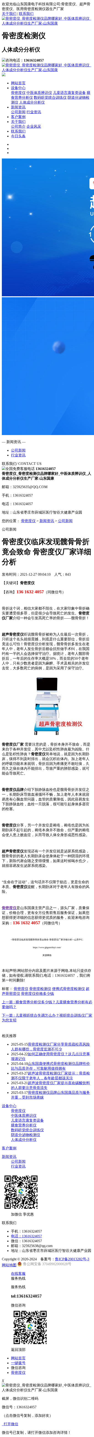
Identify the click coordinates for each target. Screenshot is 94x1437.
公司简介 (18, 126)
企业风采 (33, 126)
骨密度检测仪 (40, 989)
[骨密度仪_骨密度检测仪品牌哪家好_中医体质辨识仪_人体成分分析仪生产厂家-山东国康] (47, 23)
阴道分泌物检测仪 (25, 1135)
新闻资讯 (18, 107)
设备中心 (18, 88)
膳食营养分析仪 (24, 1125)
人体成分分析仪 (32, 102)
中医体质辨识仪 (39, 93)
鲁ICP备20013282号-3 (72, 1259)
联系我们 (26, 14)
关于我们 (9, 14)
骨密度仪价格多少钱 (37, 994)
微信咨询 (18, 1368)
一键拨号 (18, 1363)
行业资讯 (33, 112)
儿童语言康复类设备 (69, 93)
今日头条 (18, 136)
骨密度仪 (18, 93)
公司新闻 (18, 112)
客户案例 (18, 117)
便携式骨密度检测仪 (68, 989)
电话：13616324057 (26, 1236)
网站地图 (9, 1265)
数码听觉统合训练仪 (50, 97)
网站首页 (18, 83)
